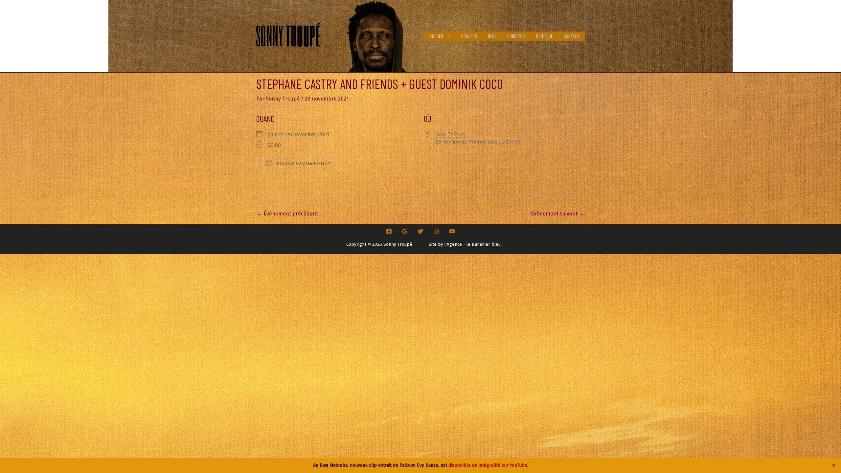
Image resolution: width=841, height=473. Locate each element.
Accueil (437, 36)
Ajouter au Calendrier (301, 163)
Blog (492, 36)
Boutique (544, 36)
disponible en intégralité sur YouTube (487, 465)
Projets (469, 36)
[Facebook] (389, 231)
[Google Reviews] (405, 231)
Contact (572, 36)
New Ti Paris (450, 134)
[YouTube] (452, 231)
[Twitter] (420, 231)
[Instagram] (436, 231)
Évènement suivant (557, 214)
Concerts (516, 36)
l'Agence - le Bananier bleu (472, 244)
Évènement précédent (287, 214)
